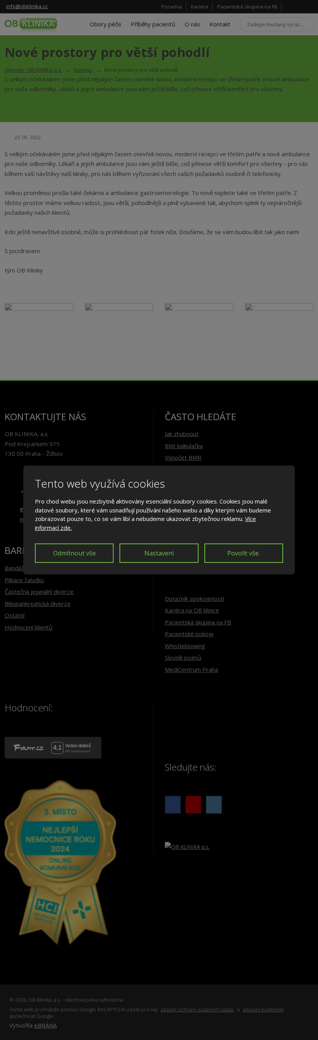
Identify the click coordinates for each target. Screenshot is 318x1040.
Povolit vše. (243, 553)
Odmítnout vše (74, 553)
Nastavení (159, 553)
